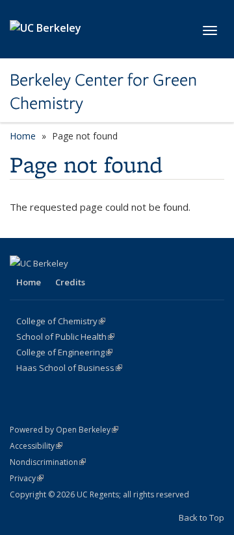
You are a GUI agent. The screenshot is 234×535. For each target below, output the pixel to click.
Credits (70, 282)
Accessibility (36, 445)
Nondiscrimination (48, 462)
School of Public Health (65, 336)
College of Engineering (64, 352)
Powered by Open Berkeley (64, 429)
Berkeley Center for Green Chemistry (103, 91)
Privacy (27, 478)
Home (23, 136)
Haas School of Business (69, 368)
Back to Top (201, 517)
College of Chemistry (60, 321)
